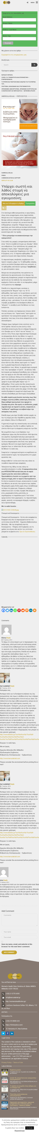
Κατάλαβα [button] (29, 1128)
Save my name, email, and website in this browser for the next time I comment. (17, 945)
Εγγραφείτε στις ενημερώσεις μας (14, 55)
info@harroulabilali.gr (13, 997)
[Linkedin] (11, 610)
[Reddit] (23, 610)
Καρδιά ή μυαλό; (7, 75)
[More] (34, 610)
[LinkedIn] (12, 1033)
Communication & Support (11, 178)
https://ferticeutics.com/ (14, 1025)
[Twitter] (7, 610)
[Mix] (27, 610)
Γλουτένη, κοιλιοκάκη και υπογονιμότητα (16, 86)
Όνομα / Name (7, 23)
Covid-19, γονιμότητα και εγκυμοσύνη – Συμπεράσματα (15, 78)
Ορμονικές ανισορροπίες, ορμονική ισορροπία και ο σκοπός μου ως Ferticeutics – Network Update (19, 90)
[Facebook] (3, 610)
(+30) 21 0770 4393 (13, 994)
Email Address (7, 17)
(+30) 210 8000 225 (13, 1021)
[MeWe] (30, 610)
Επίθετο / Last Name (9, 29)
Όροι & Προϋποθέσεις (27, 532)
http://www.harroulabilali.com (10, 758)
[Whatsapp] (15, 610)
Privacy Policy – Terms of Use (12, 1062)
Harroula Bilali (7, 173)
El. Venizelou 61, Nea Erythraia (16, 1029)
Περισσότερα (19, 1131)
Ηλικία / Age (7, 36)
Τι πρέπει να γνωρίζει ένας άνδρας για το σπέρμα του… (19, 83)
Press (4, 175)
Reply (8, 638)
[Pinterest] (19, 610)
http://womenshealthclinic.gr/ (16, 1001)
